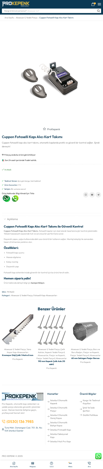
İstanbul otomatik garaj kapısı (58, 416)
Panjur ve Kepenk (57, 355)
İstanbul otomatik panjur (58, 409)
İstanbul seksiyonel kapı (59, 435)
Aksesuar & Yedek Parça (26, 17)
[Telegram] (98, 195)
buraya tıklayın (37, 283)
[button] (93, 4)
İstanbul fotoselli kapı (60, 429)
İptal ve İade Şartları (89, 409)
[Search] (98, 11)
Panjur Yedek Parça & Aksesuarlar (51, 358)
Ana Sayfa (9, 17)
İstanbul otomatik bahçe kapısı (58, 424)
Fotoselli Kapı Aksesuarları (45, 295)
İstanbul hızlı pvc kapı (60, 441)
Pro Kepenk (17, 359)
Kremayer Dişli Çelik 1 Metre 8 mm (17, 355)
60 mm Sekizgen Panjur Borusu (85, 358)
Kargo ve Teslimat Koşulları (91, 402)
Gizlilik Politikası (90, 415)
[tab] (51, 219)
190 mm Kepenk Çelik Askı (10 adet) (51, 362)
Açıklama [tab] (12, 219)
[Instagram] (86, 195)
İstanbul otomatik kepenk (58, 402)
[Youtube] (92, 195)
